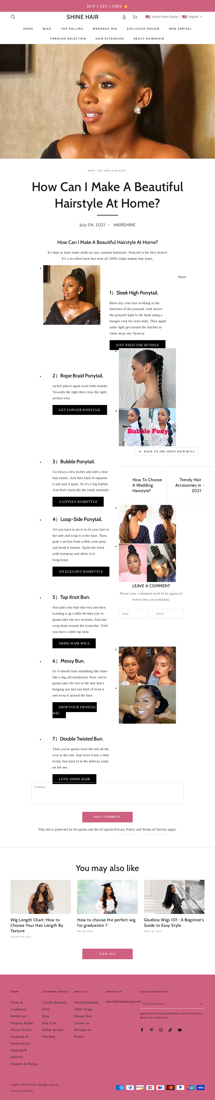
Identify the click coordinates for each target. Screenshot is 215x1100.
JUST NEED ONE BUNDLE (137, 345)
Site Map (48, 1036)
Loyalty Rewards (54, 1002)
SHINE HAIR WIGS (74, 643)
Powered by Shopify (21, 1090)
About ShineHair (86, 1002)
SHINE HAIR (28, 1084)
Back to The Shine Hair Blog (169, 451)
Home (91, 170)
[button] (12, 16)
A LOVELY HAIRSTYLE (78, 501)
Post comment (107, 816)
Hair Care (49, 1023)
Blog (45, 1016)
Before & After (53, 1030)
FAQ (45, 1009)
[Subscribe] (202, 1003)
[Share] (39, 277)
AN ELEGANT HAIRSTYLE (81, 571)
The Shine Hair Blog (112, 170)
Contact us (81, 1023)
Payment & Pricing (24, 1064)
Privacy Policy (124, 829)
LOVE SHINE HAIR (74, 779)
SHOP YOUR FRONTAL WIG (74, 710)
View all (107, 953)
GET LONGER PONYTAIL (80, 410)
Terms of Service (155, 829)
